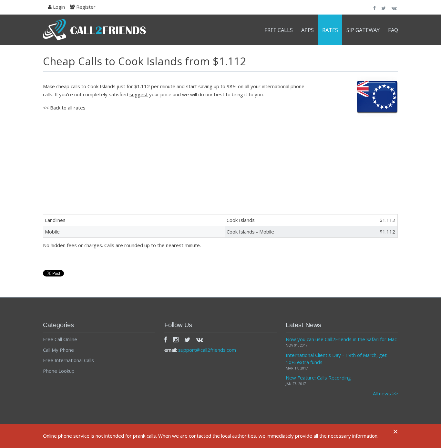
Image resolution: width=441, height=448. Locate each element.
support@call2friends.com (207, 350)
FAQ (393, 30)
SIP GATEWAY (363, 30)
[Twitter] (187, 339)
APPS (307, 30)
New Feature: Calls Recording (318, 377)
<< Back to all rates (64, 107)
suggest (138, 94)
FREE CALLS (278, 30)
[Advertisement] (220, 162)
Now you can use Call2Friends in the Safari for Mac (341, 339)
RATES (330, 30)
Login (58, 7)
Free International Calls (68, 360)
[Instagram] (176, 339)
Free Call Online (60, 339)
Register (85, 7)
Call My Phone (58, 350)
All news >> (385, 393)
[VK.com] (199, 339)
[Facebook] (165, 339)
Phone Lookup (59, 371)
